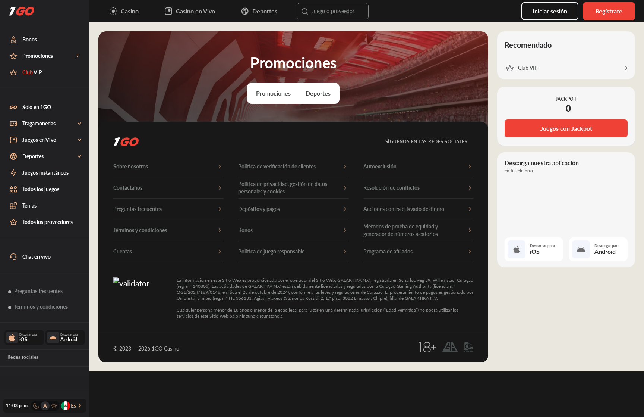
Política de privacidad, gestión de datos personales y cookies (282, 188)
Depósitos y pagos (259, 209)
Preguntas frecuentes (137, 209)
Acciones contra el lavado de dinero (403, 209)
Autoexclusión (380, 166)
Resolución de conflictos (391, 187)
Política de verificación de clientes (277, 166)
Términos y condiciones (140, 230)
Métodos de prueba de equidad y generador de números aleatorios (400, 230)
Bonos (245, 230)
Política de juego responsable (271, 251)
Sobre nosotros (130, 166)
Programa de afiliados (388, 251)
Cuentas (122, 251)
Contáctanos (127, 187)
